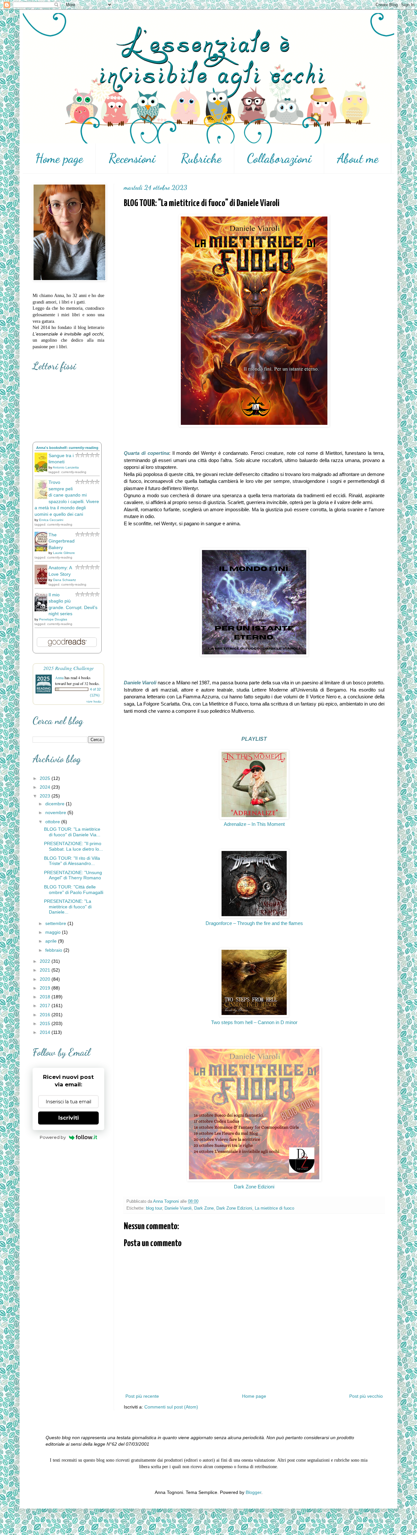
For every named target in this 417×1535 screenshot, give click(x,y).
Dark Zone (204, 1208)
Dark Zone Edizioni (254, 1186)
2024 (45, 787)
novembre (56, 812)
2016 (45, 1014)
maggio (53, 932)
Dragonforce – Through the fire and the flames (254, 923)
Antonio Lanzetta (66, 467)
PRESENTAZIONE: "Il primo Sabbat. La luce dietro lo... (73, 846)
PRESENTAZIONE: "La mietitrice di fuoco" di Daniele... (68, 907)
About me (358, 158)
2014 (45, 1032)
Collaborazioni (279, 158)
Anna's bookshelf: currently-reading (67, 448)
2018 (45, 996)
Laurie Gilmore (64, 553)
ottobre (53, 821)
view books (93, 701)
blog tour (154, 1208)
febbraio (54, 950)
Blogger (253, 1492)
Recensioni (131, 158)
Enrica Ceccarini (51, 520)
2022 (45, 961)
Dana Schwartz (64, 580)
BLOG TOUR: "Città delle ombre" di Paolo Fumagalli (73, 889)
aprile (51, 941)
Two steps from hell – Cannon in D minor (254, 1022)
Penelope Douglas (53, 619)
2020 (45, 979)
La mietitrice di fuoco (274, 1208)
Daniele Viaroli (178, 1208)
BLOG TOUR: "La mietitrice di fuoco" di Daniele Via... (72, 832)
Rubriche (201, 158)
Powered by (53, 1137)
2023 (45, 795)
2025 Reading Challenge (68, 667)
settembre (56, 923)
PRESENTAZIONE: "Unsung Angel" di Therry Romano (73, 875)
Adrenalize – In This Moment (254, 824)
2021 (45, 970)
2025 (45, 778)
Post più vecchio (366, 1396)
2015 (45, 1023)
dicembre (55, 803)
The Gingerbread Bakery (62, 541)
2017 (45, 1005)
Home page (59, 158)
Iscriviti (68, 1118)
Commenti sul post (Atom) (171, 1406)
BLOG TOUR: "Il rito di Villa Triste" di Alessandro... (72, 861)
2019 (45, 988)
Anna (59, 677)
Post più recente (142, 1396)
